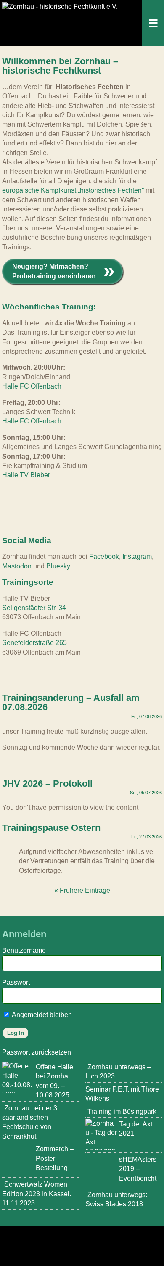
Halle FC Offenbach (31, 386)
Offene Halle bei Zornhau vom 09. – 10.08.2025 (54, 1081)
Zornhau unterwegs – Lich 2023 (118, 1071)
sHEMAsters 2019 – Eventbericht (137, 1169)
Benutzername (24, 950)
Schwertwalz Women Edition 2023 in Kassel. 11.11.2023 (36, 1194)
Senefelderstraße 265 (34, 642)
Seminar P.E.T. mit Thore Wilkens (122, 1094)
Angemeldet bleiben (41, 1014)
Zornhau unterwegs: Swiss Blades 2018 (116, 1199)
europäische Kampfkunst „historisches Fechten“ (73, 190)
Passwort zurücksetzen (36, 1052)
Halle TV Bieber (26, 474)
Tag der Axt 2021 (135, 1129)
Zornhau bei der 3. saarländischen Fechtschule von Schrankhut (30, 1122)
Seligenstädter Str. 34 (34, 607)
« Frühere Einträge (82, 890)
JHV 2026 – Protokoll (47, 784)
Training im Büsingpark (121, 1111)
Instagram (137, 556)
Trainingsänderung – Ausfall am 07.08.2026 (71, 702)
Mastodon (17, 566)
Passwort (16, 982)
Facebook (104, 556)
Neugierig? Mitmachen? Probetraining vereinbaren (54, 271)
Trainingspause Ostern (51, 828)
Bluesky (58, 566)
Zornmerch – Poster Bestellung (55, 1158)
